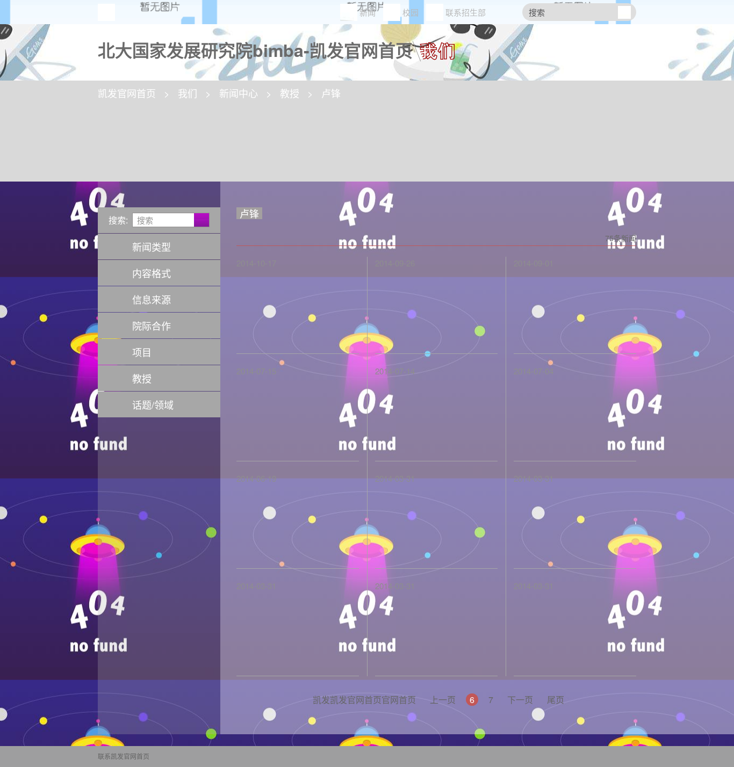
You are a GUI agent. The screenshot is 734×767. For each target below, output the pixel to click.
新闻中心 (238, 93)
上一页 (443, 699)
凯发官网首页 (106, 12)
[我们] (433, 47)
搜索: (118, 220)
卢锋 (331, 93)
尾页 (555, 699)
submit (624, 12)
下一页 (520, 699)
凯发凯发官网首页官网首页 (364, 699)
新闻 (367, 12)
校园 (410, 12)
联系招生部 (465, 12)
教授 (289, 93)
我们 (187, 93)
